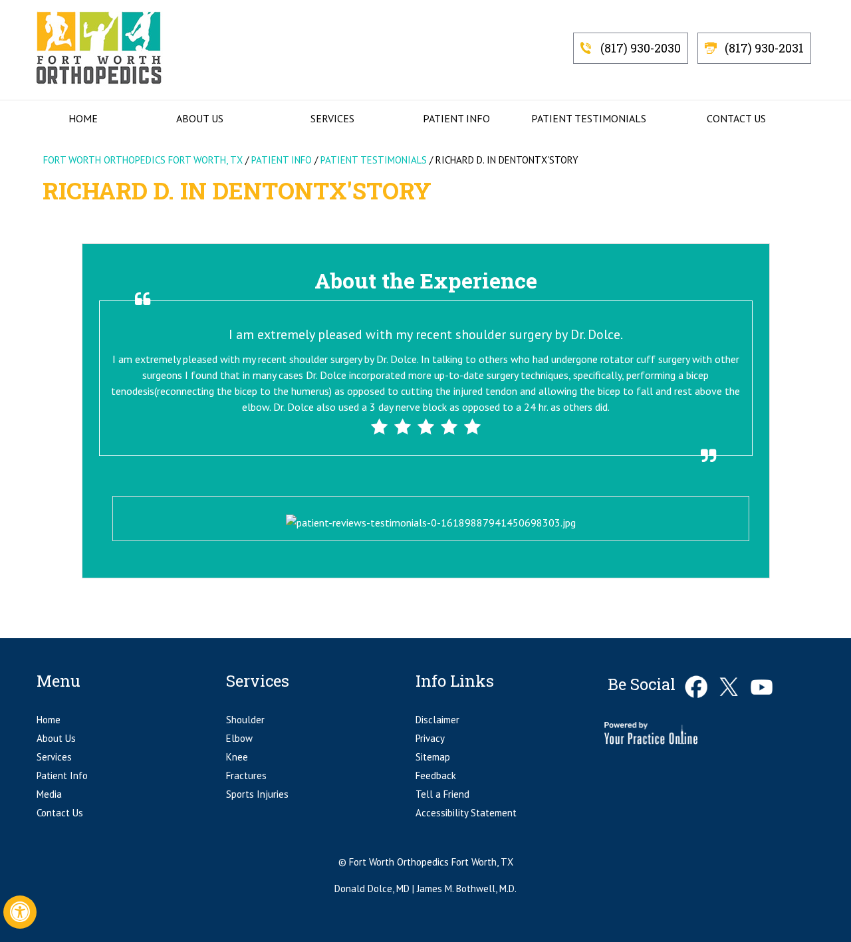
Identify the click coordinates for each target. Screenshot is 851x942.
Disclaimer (437, 719)
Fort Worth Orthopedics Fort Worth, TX (143, 160)
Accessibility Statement (466, 812)
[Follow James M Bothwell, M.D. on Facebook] (696, 687)
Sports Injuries (257, 794)
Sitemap (433, 757)
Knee (237, 757)
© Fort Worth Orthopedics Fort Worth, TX (425, 862)
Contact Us (736, 118)
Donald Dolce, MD (373, 888)
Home (83, 118)
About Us (199, 118)
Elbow (239, 738)
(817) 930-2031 (764, 48)
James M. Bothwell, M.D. (467, 888)
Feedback (436, 775)
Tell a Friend (442, 794)
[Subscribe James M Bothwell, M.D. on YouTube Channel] (762, 687)
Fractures (246, 775)
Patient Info (456, 118)
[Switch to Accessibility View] (20, 912)
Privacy (430, 738)
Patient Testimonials (588, 118)
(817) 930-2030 (640, 48)
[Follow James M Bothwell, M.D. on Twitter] (729, 687)
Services (332, 118)
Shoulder (245, 719)
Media (49, 794)
